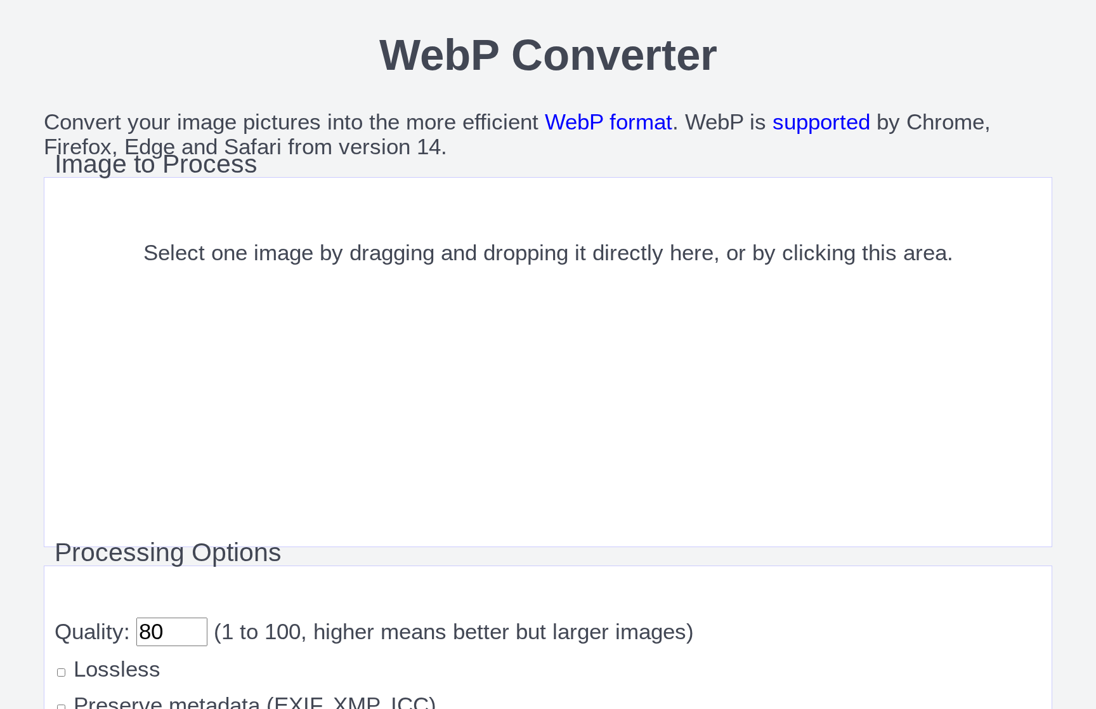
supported (821, 122)
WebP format (608, 122)
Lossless (113, 669)
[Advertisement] (548, 447)
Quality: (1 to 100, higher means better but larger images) (374, 632)
